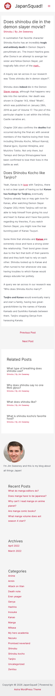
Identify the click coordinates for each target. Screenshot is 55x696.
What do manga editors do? (23, 490)
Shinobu (8, 31)
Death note (14, 591)
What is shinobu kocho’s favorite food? (26, 417)
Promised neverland (19, 643)
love (25, 184)
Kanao (11, 617)
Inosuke (12, 612)
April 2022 (13, 545)
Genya (11, 601)
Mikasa (12, 627)
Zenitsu (12, 669)
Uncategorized (16, 664)
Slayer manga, (11, 91)
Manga (12, 622)
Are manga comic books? (22, 511)
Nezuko (12, 638)
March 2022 (14, 551)
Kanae (40, 239)
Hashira (12, 606)
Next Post (27, 341)
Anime (11, 575)
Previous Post (28, 332)
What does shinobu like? (21, 401)
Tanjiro (12, 658)
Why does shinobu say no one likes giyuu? (25, 386)
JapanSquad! (29, 6)
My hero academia (18, 632)
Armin (11, 581)
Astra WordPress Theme (27, 689)
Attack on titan (16, 586)
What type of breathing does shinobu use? (24, 369)
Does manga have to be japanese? (27, 496)
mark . (36, 65)
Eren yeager (15, 596)
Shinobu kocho (16, 653)
